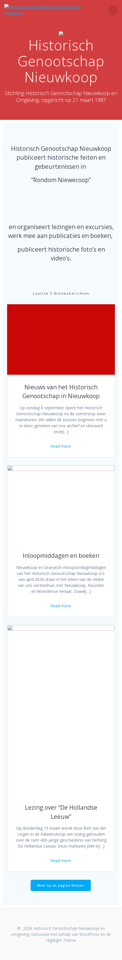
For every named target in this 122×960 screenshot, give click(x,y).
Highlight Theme (61, 940)
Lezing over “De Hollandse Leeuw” (61, 812)
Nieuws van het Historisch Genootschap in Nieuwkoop (61, 391)
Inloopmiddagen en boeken (61, 556)
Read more (61, 446)
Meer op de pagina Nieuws (60, 885)
